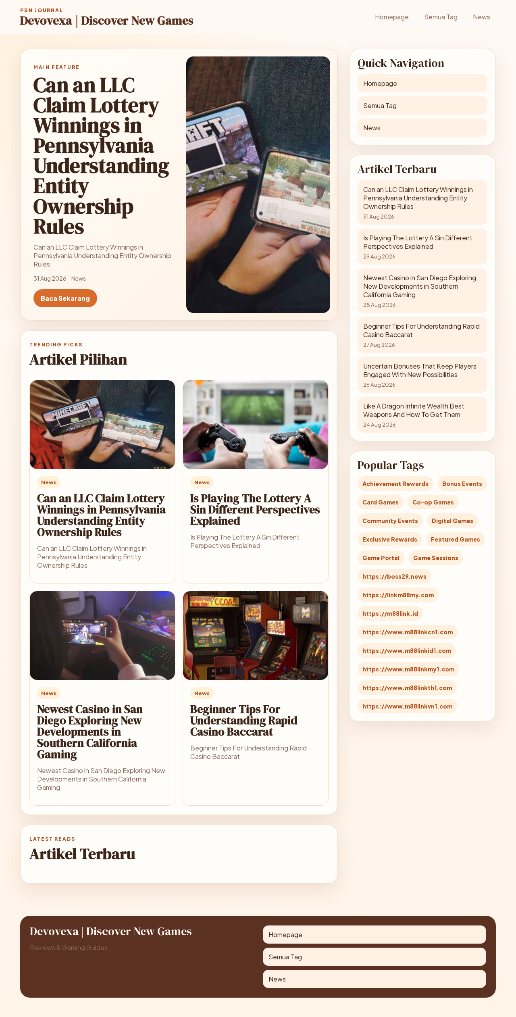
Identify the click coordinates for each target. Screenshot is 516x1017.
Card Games (380, 502)
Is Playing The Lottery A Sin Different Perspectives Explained (255, 509)
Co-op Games (433, 502)
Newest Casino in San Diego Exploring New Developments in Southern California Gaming (90, 731)
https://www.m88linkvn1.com (407, 706)
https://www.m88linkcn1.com (407, 632)
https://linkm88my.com (398, 594)
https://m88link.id (390, 613)
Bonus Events (462, 483)
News (481, 17)
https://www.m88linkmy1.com (408, 669)
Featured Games (455, 539)
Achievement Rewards (395, 483)
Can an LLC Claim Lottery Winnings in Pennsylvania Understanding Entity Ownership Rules (101, 515)
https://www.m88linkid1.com (406, 650)
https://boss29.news (394, 576)
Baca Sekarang (65, 298)
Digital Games (452, 520)
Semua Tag (441, 17)
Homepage (392, 17)
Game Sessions (435, 557)
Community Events (390, 520)
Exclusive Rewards (389, 539)
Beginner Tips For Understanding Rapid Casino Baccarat (244, 720)
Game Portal (380, 557)
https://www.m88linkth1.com (407, 687)
